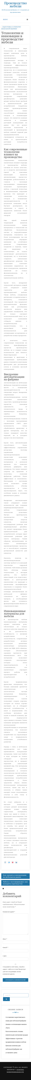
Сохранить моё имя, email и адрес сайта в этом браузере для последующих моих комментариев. (14, 970)
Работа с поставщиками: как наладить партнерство (15, 883)
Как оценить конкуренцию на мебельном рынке (15, 876)
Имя (5, 939)
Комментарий (9, 912)
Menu (5, 19)
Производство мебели (15, 4)
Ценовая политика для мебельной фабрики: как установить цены (14, 1049)
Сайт (5, 956)
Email (5, 947)
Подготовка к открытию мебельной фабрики (11, 28)
